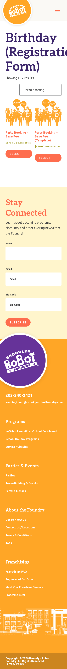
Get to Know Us (15, 519)
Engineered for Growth (20, 579)
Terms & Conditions (18, 535)
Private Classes (15, 491)
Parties (10, 475)
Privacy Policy (14, 663)
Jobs (8, 543)
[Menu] (57, 10)
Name (8, 243)
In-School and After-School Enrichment (31, 431)
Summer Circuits (16, 446)
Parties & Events (22, 466)
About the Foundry (24, 510)
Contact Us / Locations (20, 527)
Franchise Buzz (15, 595)
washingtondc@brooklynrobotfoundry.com (34, 402)
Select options (17, 155)
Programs (15, 421)
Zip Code (10, 294)
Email (8, 269)
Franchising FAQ (16, 571)
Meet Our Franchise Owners (24, 587)
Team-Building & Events (21, 483)
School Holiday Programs (22, 439)
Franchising (17, 562)
